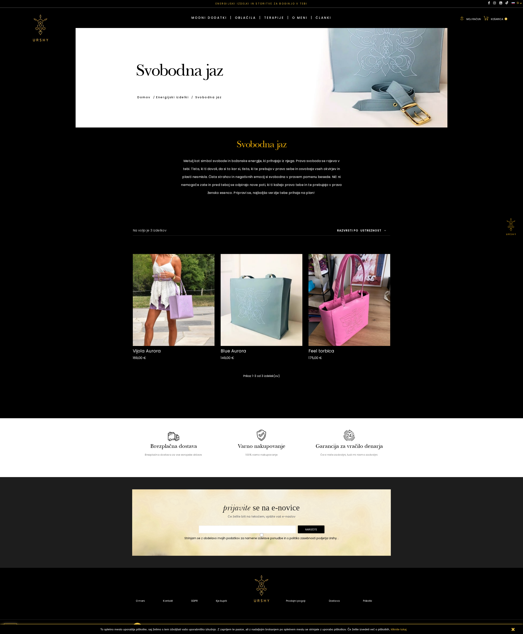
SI (517, 3)
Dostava (334, 601)
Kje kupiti (221, 601)
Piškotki (367, 601)
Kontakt (168, 601)
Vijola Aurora (147, 351)
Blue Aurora (233, 351)
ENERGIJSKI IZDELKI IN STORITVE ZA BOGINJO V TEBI (261, 3)
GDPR (194, 601)
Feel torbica (321, 351)
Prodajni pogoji (296, 601)
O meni (140, 601)
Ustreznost (370, 230)
